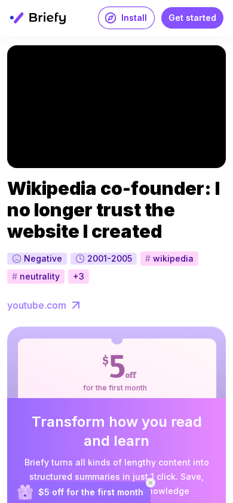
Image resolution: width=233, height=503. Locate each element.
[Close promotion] (150, 483)
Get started (192, 18)
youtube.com (36, 305)
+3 (78, 276)
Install (134, 18)
